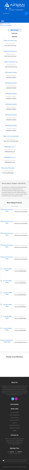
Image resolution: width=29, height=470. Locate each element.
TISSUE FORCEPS (14, 417)
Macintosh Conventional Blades (21, 209)
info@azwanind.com (16, 443)
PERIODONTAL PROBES (14, 428)
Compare (14, 44)
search (26, 13)
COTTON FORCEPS (14, 412)
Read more (9, 44)
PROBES (14, 430)
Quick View (17, 41)
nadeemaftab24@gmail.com (16, 442)
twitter (12, 398)
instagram (16, 398)
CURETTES (14, 423)
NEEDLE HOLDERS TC (14, 420)
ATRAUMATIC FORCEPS (14, 425)
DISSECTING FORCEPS (14, 415)
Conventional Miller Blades (20, 269)
